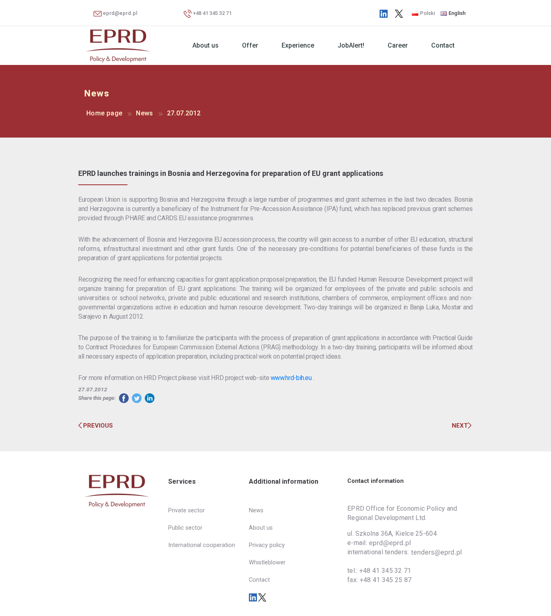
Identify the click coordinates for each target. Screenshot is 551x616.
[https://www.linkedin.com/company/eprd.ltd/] (384, 13)
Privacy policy (267, 545)
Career (398, 45)
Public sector (185, 527)
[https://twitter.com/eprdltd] (399, 13)
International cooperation (201, 545)
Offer (250, 45)
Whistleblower (267, 562)
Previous (98, 425)
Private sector (186, 510)
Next (460, 425)
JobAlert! (351, 45)
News (144, 113)
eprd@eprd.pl (119, 13)
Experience (298, 45)
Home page (104, 113)
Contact (443, 45)
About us (205, 45)
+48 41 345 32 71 (212, 13)
